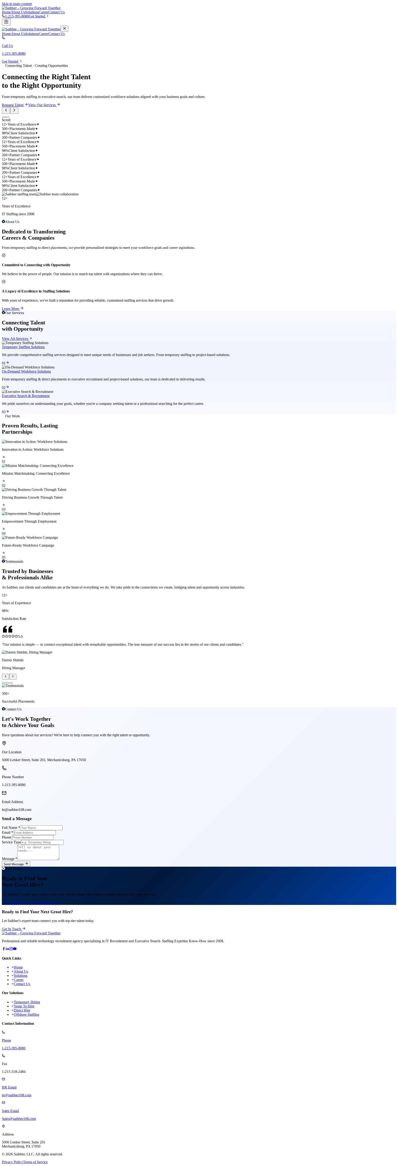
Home (6, 12)
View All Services (15, 339)
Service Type (11, 842)
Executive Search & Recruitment (26, 396)
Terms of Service (35, 1162)
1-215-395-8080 (17, 16)
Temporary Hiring (27, 1002)
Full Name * (11, 828)
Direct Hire (22, 1010)
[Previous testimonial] (5, 677)
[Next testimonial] (13, 677)
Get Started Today (15, 903)
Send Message (14, 864)
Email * (7, 832)
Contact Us (56, 12)
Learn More (11, 309)
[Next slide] (14, 110)
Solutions (32, 12)
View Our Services (42, 105)
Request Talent (13, 105)
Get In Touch (12, 929)
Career (43, 12)
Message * (9, 859)
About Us (18, 12)
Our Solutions (43, 903)
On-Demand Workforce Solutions (26, 371)
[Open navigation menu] (6, 22)
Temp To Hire (24, 1006)
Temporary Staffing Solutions (23, 347)
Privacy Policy (12, 1162)
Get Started (37, 16)
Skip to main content (17, 4)
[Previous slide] (6, 110)
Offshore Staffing (26, 1014)
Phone (6, 837)
